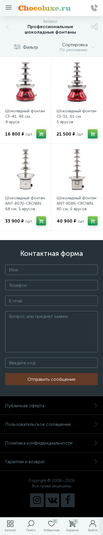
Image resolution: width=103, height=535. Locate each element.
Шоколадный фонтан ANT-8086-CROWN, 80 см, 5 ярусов (76, 203)
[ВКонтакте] (52, 500)
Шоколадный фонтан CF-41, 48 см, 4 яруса (25, 116)
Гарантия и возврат (25, 461)
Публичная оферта (24, 405)
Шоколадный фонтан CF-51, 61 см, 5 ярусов (76, 116)
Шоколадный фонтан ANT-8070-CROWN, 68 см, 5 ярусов (25, 203)
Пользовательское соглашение (38, 424)
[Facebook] (68, 500)
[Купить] (41, 133)
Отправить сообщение (51, 379)
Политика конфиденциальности (38, 443)
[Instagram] (37, 500)
